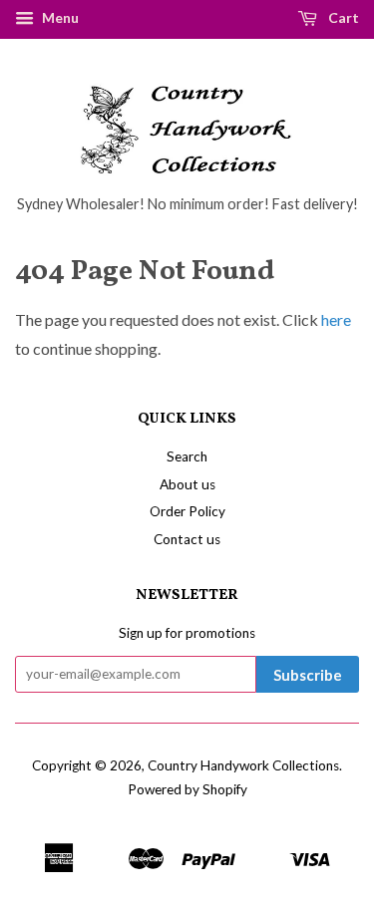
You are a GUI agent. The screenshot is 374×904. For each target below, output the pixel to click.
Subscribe (307, 675)
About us (187, 484)
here (336, 319)
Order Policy (187, 511)
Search (187, 456)
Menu (59, 17)
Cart (342, 17)
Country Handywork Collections (243, 765)
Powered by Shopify (187, 789)
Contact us (187, 539)
